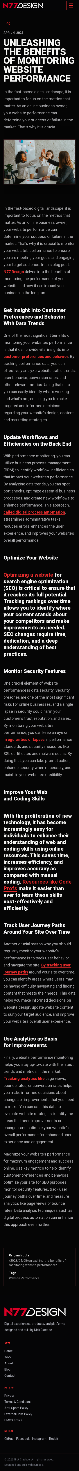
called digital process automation (34, 512)
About (8, 1363)
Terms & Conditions (17, 1402)
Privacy (9, 1395)
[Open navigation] (71, 5)
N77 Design (14, 271)
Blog (7, 23)
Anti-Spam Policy (16, 1408)
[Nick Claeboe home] (23, 5)
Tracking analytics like (24, 1078)
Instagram (39, 1438)
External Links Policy (18, 1414)
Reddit (53, 1438)
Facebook (23, 1438)
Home (8, 1351)
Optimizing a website (28, 575)
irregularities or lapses (24, 739)
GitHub (9, 1438)
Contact (9, 1375)
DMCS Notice (13, 1420)
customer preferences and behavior (36, 356)
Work (7, 1357)
